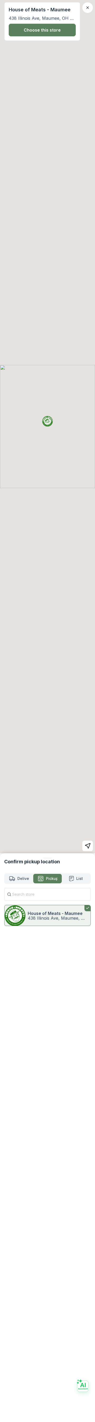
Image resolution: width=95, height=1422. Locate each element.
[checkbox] (47, 915)
